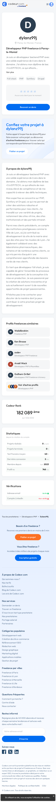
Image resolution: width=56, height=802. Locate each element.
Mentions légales (9, 786)
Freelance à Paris (10, 672)
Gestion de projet (10, 660)
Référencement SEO (11, 642)
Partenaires (7, 623)
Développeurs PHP (25, 388)
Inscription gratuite (28, 558)
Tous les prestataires (10, 516)
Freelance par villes (12, 668)
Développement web (11, 635)
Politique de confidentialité (29, 786)
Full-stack (11, 78)
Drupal (41, 78)
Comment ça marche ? (12, 699)
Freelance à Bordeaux (12, 687)
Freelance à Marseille (12, 679)
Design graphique (10, 650)
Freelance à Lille (9, 683)
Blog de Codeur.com (11, 590)
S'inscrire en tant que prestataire (17, 612)
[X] (10, 752)
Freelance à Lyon (10, 676)
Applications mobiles (11, 657)
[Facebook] (4, 752)
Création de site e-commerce (15, 639)
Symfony (31, 78)
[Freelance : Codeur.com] (15, 4)
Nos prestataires (9, 616)
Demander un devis (11, 605)
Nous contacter (9, 706)
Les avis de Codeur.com (13, 593)
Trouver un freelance (11, 609)
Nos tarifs (6, 582)
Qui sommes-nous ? (11, 579)
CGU (44, 786)
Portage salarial (9, 620)
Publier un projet (17, 151)
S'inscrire (23, 739)
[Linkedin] (16, 752)
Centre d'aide (8, 702)
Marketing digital (10, 653)
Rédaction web (9, 646)
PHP (21, 78)
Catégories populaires (13, 630)
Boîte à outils (8, 586)
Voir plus (10, 72)
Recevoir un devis (28, 107)
